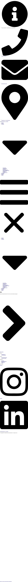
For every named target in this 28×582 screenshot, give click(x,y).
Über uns (2, 123)
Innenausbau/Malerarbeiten (6, 170)
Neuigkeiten (2, 288)
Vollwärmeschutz (5, 168)
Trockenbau (4, 169)
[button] (14, 206)
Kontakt (2, 290)
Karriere (2, 174)
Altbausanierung (5, 171)
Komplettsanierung (5, 172)
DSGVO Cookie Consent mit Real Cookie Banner (6, 581)
